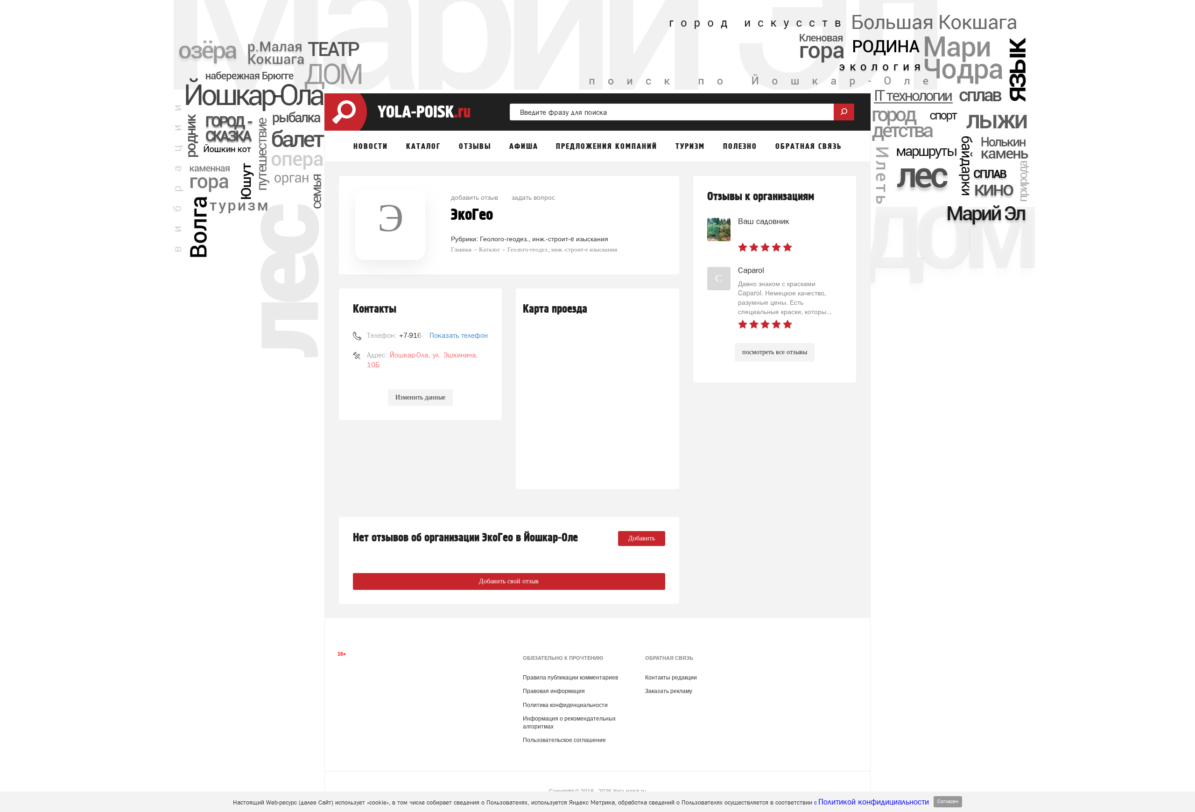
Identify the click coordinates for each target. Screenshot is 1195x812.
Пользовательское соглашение (564, 740)
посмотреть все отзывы (774, 352)
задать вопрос (533, 197)
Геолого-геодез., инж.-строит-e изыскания (544, 238)
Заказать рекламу (668, 691)
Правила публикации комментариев (570, 677)
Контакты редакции (671, 677)
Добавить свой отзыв (509, 581)
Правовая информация (554, 691)
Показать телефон (458, 335)
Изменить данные (420, 397)
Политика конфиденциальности (565, 705)
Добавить (641, 538)
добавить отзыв (474, 197)
